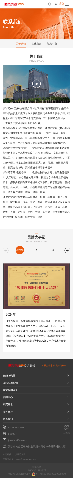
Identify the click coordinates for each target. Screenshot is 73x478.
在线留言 (36, 43)
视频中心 (52, 43)
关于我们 (21, 43)
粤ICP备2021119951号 (19, 474)
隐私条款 (32, 470)
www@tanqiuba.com (26, 459)
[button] (67, 250)
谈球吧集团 (20, 454)
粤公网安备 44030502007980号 (50, 474)
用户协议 (42, 470)
